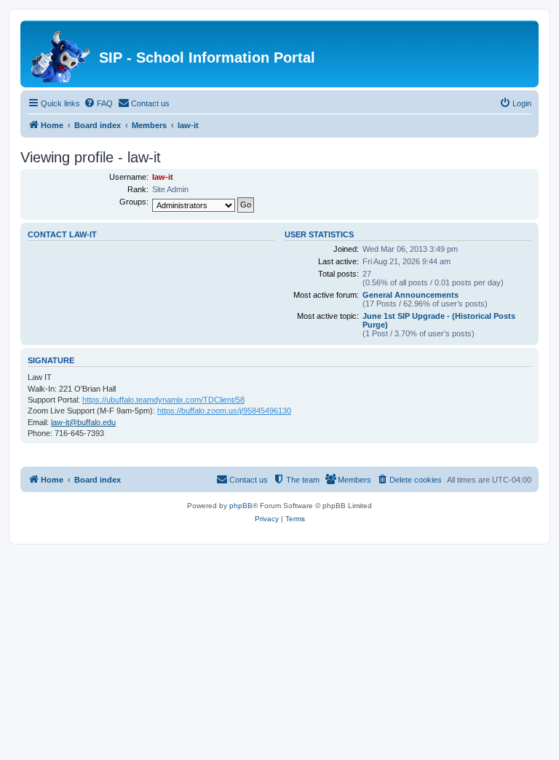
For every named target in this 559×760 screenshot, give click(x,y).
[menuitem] (98, 103)
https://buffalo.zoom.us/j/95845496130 (224, 410)
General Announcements (410, 294)
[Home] (61, 54)
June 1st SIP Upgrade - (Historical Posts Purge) (438, 320)
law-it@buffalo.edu (83, 422)
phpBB (241, 506)
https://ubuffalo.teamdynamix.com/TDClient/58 (163, 399)
